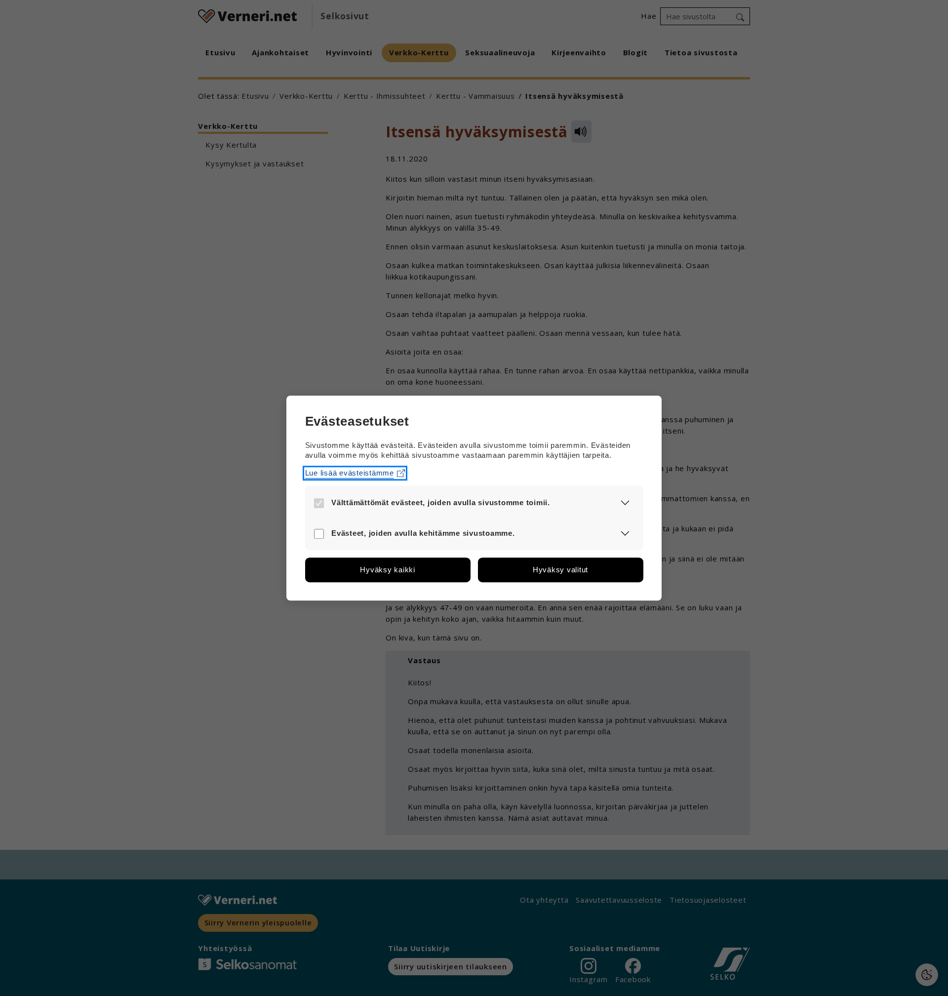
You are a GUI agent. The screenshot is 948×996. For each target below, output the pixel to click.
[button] (625, 503)
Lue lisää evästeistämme (349, 473)
